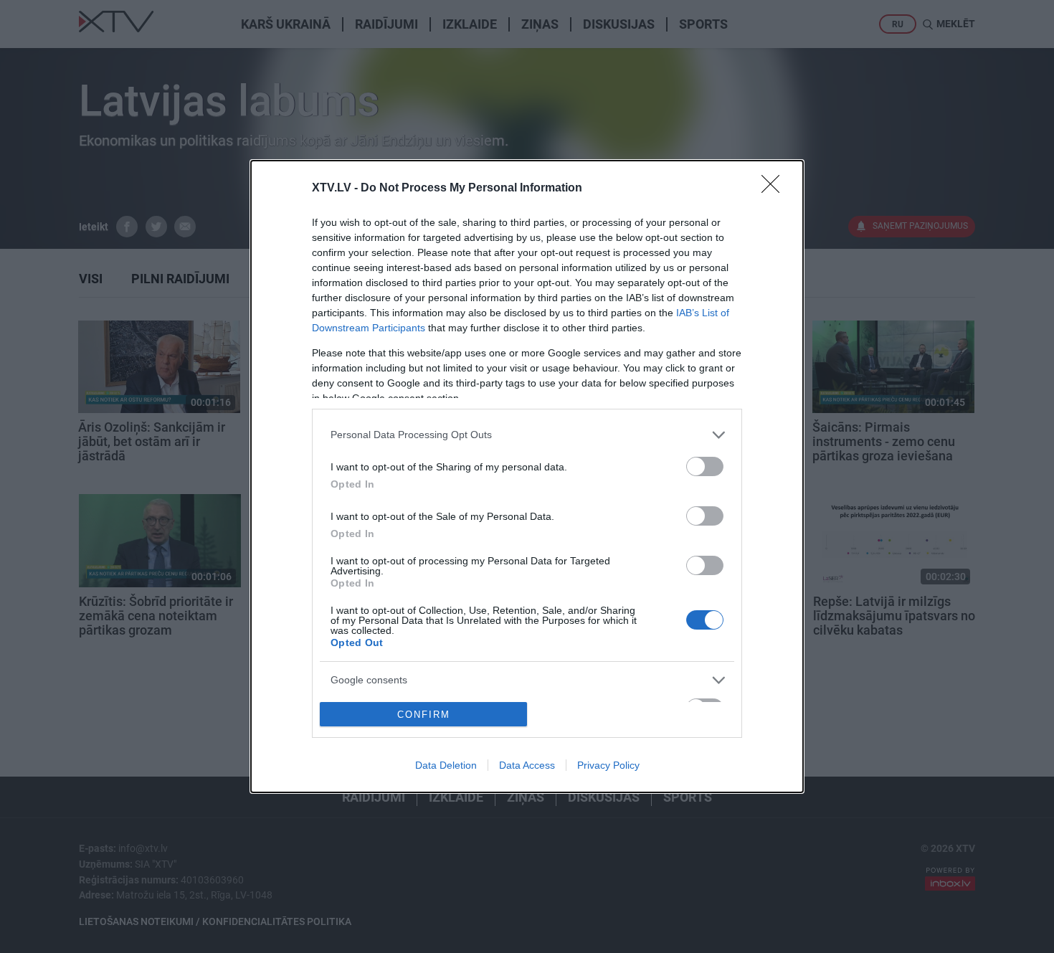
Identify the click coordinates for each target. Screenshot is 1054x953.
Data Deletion (446, 765)
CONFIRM (423, 714)
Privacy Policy (608, 765)
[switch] (704, 466)
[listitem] (527, 434)
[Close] (775, 188)
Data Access (527, 765)
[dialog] (527, 477)
